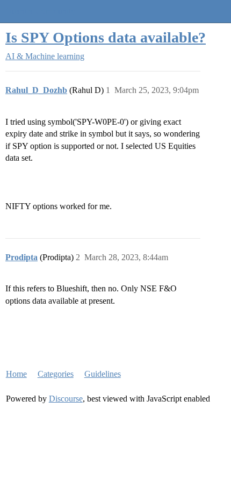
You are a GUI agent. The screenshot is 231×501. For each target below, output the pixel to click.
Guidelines (102, 373)
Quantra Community (40, 11)
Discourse (66, 398)
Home (16, 373)
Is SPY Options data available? (105, 37)
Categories (56, 373)
